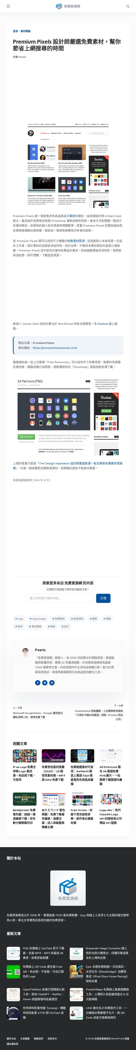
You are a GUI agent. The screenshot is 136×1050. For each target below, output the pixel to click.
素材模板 (35, 626)
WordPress (117, 1038)
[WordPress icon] (52, 682)
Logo (19, 618)
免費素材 (58, 618)
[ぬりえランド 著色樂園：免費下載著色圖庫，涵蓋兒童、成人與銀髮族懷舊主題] (53, 799)
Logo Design (38, 618)
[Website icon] (44, 682)
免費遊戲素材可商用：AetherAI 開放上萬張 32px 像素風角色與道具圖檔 (82, 775)
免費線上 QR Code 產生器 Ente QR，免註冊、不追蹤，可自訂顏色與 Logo (43, 971)
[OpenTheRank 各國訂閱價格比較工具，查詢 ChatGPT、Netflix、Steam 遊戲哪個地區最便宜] (13, 994)
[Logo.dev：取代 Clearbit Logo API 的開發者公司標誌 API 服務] (111, 799)
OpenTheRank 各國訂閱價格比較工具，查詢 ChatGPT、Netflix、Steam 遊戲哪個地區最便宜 (44, 994)
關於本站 (11, 1038)
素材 (72, 216)
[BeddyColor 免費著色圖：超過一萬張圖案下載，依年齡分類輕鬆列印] (24, 799)
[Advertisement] (68, 90)
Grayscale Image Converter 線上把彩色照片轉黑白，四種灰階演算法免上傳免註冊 (107, 953)
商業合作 (52, 1038)
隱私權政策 (12, 1044)
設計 (65, 626)
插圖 (107, 618)
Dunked (103, 323)
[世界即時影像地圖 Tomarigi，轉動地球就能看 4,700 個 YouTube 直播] (13, 1013)
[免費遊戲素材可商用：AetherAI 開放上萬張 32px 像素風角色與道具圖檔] (82, 755)
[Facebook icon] (37, 682)
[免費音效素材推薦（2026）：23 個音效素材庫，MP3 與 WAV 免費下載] (53, 755)
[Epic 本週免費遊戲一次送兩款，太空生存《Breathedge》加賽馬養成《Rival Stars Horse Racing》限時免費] (76, 971)
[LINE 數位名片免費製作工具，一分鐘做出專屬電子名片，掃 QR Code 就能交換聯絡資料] (76, 1013)
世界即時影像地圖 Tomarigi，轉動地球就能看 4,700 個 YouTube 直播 (44, 1012)
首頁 (15, 31)
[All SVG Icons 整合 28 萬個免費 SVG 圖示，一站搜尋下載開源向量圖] (111, 755)
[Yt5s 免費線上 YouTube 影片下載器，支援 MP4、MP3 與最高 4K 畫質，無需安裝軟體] (13, 953)
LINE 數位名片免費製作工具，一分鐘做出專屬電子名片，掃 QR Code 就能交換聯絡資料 (106, 1012)
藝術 (51, 626)
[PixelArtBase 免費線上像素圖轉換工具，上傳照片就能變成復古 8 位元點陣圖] (76, 994)
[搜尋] (128, 6)
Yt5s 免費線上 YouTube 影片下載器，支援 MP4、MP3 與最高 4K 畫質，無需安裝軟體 (43, 953)
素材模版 (26, 31)
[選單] (8, 6)
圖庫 (93, 618)
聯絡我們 (38, 1038)
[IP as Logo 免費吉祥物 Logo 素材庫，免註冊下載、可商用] (24, 755)
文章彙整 (25, 1038)
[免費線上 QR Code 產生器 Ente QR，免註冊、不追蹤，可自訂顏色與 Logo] (13, 971)
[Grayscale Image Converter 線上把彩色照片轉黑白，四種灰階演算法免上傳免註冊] (76, 953)
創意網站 (77, 618)
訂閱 (103, 598)
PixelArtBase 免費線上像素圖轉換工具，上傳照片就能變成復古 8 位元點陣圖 (107, 994)
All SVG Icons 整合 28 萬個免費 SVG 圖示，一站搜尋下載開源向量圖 (111, 775)
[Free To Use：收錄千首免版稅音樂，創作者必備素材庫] (82, 799)
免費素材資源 (76, 241)
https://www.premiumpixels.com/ (55, 348)
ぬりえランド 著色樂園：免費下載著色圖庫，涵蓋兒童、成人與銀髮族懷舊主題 (53, 818)
